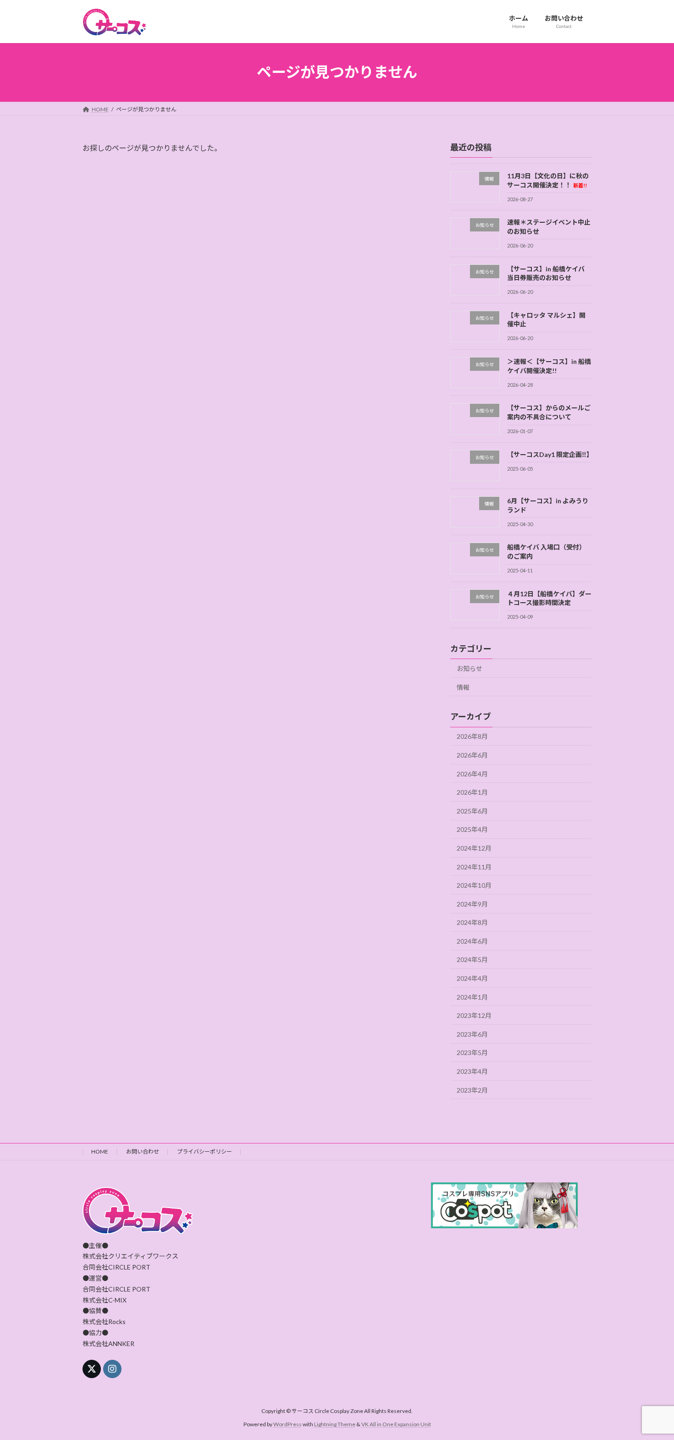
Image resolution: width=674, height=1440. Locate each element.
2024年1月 (472, 996)
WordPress (287, 1424)
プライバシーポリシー (204, 1151)
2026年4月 (472, 773)
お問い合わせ (142, 1151)
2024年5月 (472, 959)
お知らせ (469, 668)
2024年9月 (472, 903)
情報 (463, 687)
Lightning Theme (334, 1424)
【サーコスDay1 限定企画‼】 (550, 454)
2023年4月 (472, 1071)
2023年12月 (474, 1015)
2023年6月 (472, 1034)
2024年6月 (472, 941)
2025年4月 (472, 829)
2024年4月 (472, 978)
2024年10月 (474, 885)
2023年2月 (472, 1090)
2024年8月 (472, 922)
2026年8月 (472, 736)
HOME (99, 1151)
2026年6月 (472, 755)
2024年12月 (474, 848)
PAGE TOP (649, 1388)
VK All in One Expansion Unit (396, 1424)
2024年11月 (474, 866)
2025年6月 (472, 810)
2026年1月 (472, 792)
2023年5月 (472, 1052)
